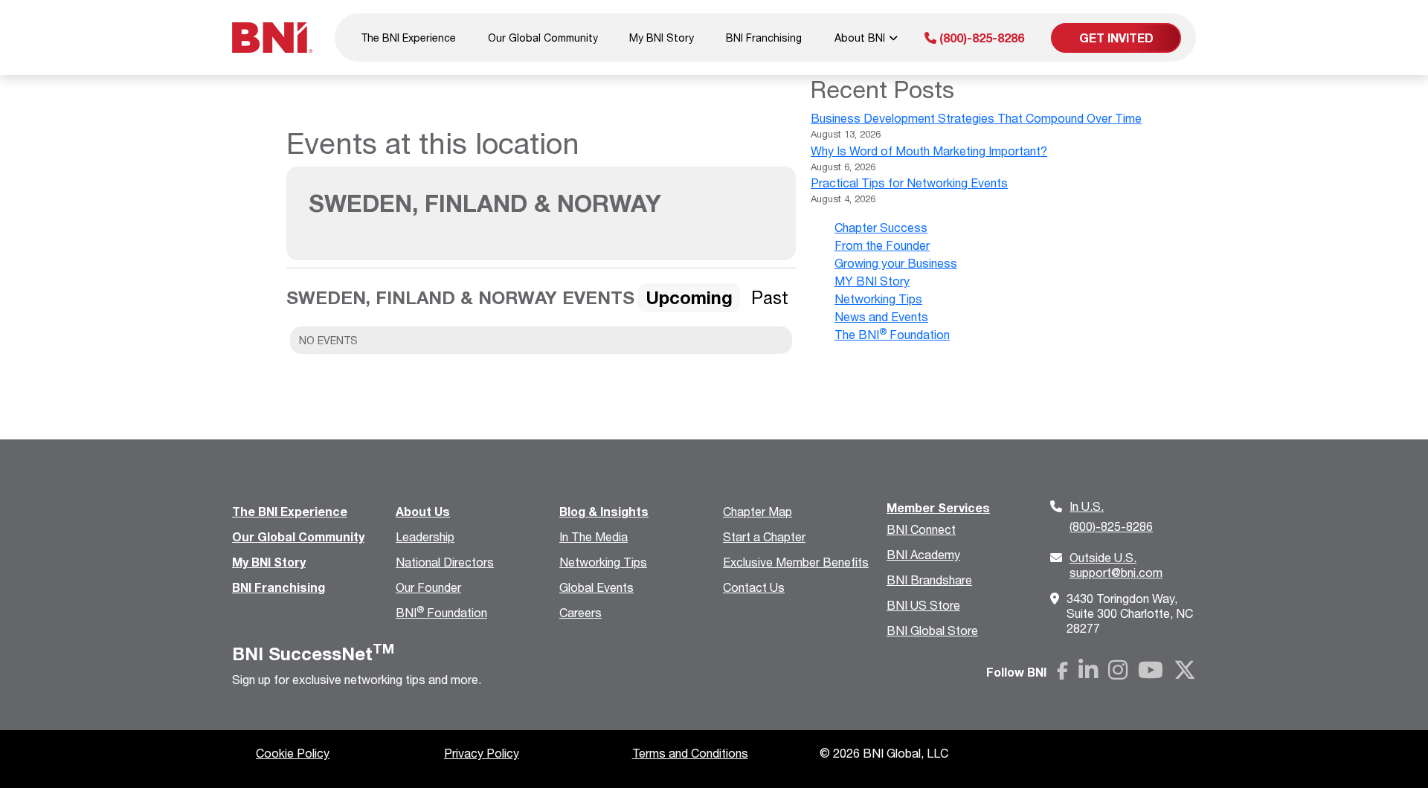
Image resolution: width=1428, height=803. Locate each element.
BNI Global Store (932, 630)
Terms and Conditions (690, 753)
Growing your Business (895, 263)
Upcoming (689, 297)
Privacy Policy (481, 753)
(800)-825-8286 (980, 37)
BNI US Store (923, 605)
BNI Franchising (764, 37)
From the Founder (882, 245)
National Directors (445, 562)
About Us (423, 511)
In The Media (593, 536)
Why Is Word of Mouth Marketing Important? (929, 150)
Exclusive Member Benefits (796, 562)
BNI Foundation (441, 612)
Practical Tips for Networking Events (909, 182)
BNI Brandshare (929, 580)
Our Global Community (543, 37)
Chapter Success (880, 227)
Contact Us (754, 587)
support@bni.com (1116, 564)
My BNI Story (661, 37)
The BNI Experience (408, 37)
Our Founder (428, 587)
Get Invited (1116, 37)
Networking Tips (878, 298)
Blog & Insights (604, 511)
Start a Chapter (764, 536)
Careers (580, 612)
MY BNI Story (872, 281)
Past (769, 297)
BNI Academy (923, 554)
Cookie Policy (292, 753)
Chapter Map (757, 511)
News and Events (881, 316)
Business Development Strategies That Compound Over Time (976, 118)
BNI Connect (921, 529)
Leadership (425, 536)
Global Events (596, 587)
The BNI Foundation (892, 334)
